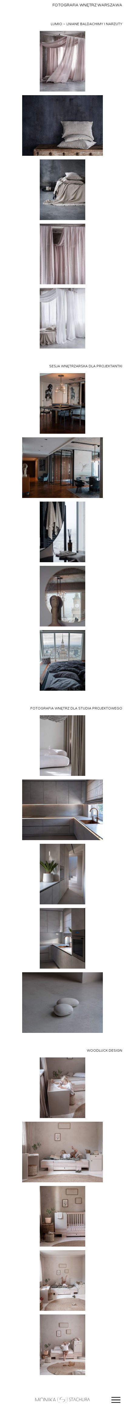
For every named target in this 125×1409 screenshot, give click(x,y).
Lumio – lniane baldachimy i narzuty (86, 24)
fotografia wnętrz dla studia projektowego (76, 708)
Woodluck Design (104, 1051)
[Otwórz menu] (115, 1399)
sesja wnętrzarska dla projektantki (85, 366)
